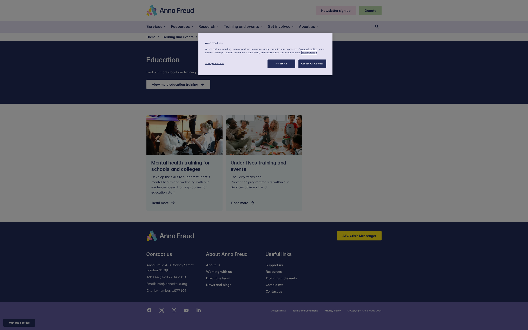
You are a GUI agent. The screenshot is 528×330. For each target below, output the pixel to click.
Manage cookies (214, 63)
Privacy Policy (309, 52)
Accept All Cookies (312, 63)
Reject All (281, 63)
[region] (265, 54)
